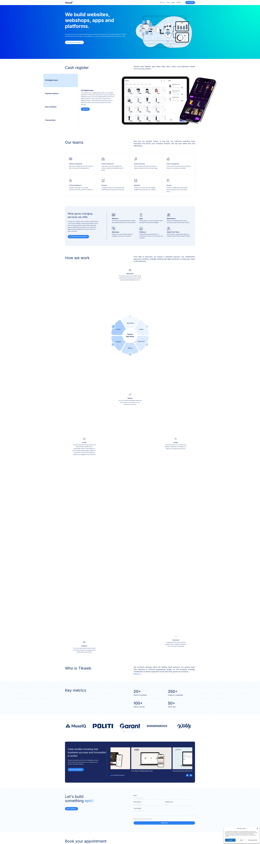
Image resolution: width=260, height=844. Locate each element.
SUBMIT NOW (164, 823)
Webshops (115, 232)
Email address (137, 802)
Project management (172, 164)
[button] (257, 828)
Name (135, 795)
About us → (138, 674)
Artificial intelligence (75, 185)
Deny (241, 840)
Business (104, 185)
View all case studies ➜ (75, 769)
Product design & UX (107, 164)
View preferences (252, 840)
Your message (137, 808)
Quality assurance (139, 164)
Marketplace (171, 218)
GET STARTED (190, 2)
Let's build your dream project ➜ (78, 236)
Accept (230, 840)
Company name (169, 802)
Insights (173, 2)
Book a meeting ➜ (71, 808)
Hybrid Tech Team (173, 232)
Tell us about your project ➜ (74, 42)
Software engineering (75, 164)
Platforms (142, 232)
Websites (115, 218)
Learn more (85, 109)
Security (169, 185)
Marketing (137, 185)
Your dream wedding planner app (142, 771)
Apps (141, 218)
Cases (168, 2)
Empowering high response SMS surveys (186, 771)
